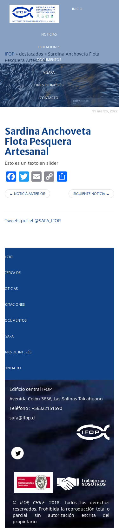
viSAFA (49, 72)
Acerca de (49, 21)
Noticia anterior (27, 193)
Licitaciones (49, 46)
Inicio (77, 8)
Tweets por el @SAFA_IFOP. (33, 220)
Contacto (49, 97)
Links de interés (48, 85)
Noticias (49, 34)
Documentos (49, 59)
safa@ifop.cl (23, 418)
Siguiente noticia (91, 193)
